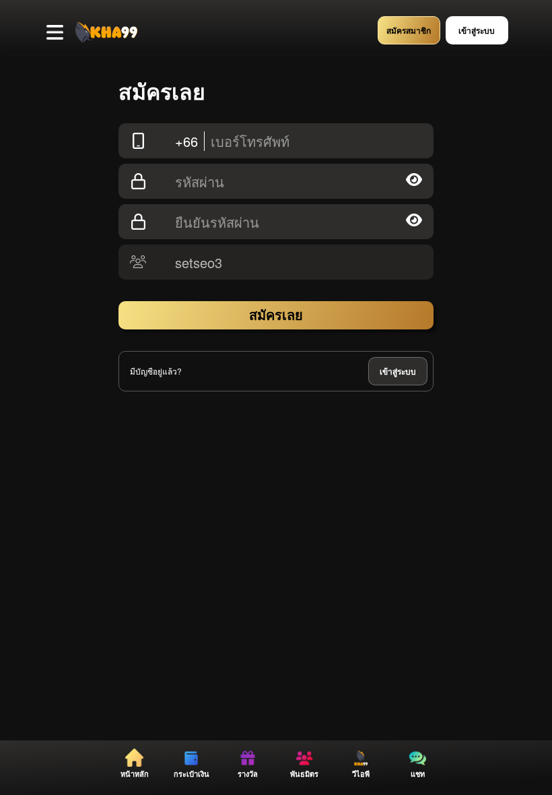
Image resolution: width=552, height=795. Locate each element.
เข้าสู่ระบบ (398, 371)
